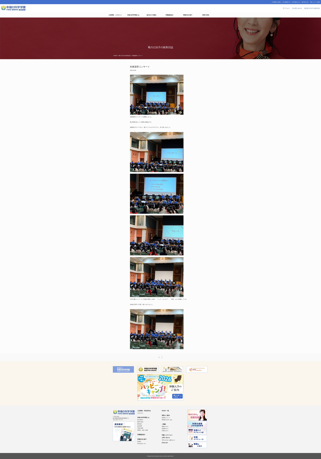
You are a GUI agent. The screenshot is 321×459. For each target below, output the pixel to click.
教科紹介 (139, 424)
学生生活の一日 (141, 443)
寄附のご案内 (166, 415)
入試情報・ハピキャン (115, 15)
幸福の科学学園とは (133, 15)
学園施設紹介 (170, 15)
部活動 (139, 441)
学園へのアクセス (167, 435)
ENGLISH (305, 2)
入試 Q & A (140, 413)
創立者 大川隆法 (151, 15)
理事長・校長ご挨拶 (142, 430)
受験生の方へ (165, 426)
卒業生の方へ (297, 2)
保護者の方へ (287, 2)
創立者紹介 (140, 419)
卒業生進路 (140, 428)
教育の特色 (205, 15)
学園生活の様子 (187, 15)
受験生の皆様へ (277, 2)
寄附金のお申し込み (167, 419)
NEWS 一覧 (165, 410)
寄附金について (166, 417)
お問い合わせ (297, 8)
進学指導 (139, 426)
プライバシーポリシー (168, 440)
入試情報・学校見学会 (144, 410)
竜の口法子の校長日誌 (313, 8)
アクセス (287, 8)
